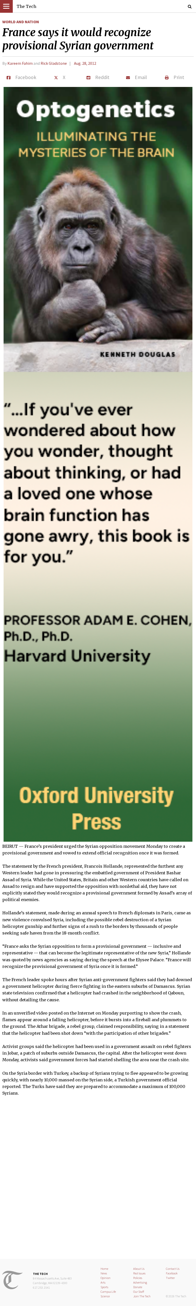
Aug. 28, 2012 (85, 63)
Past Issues (139, 1273)
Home (104, 1269)
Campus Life (108, 1292)
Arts (103, 1282)
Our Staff (138, 1292)
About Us (138, 1269)
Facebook (172, 1273)
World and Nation (20, 21)
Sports (104, 1287)
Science (105, 1296)
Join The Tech (142, 1296)
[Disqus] (98, 1180)
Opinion (106, 1278)
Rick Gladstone (54, 63)
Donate (137, 1287)
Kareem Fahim (20, 63)
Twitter (170, 1278)
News (104, 1273)
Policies (137, 1278)
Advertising (140, 1282)
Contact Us (172, 1269)
